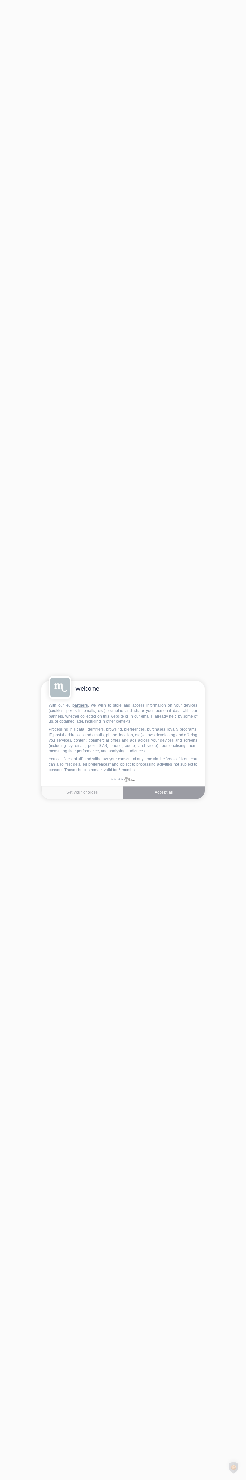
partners (80, 705)
